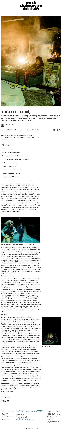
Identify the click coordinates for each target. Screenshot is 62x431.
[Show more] (31, 180)
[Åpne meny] (2, 9)
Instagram (40, 411)
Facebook (39, 410)
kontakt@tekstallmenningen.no (25, 419)
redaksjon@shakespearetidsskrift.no (27, 411)
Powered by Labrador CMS (31, 428)
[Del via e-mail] (60, 130)
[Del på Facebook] (54, 130)
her (21, 358)
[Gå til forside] (31, 5)
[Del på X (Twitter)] (57, 130)
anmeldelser (5, 397)
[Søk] (59, 11)
